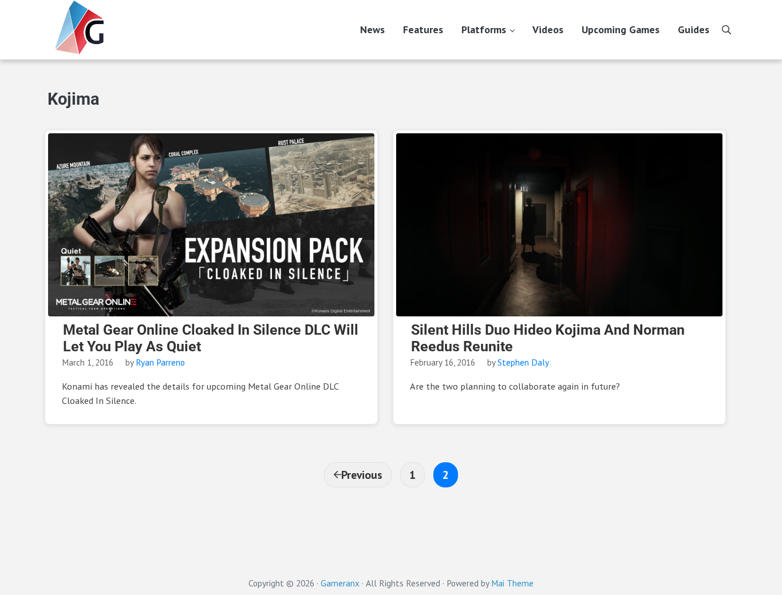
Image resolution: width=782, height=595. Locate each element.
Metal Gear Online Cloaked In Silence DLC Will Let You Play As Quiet (210, 338)
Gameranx (340, 583)
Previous (361, 474)
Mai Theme (512, 583)
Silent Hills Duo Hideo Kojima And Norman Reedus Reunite (548, 338)
